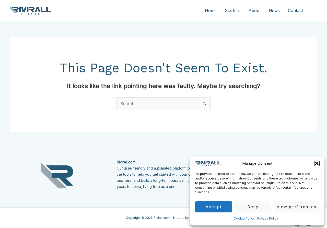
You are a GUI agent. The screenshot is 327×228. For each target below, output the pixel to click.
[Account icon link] (314, 10)
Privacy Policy (267, 218)
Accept (214, 206)
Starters (232, 10)
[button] (316, 163)
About (255, 10)
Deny (253, 206)
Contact (295, 10)
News (274, 10)
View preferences (297, 206)
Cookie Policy (244, 218)
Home (211, 10)
